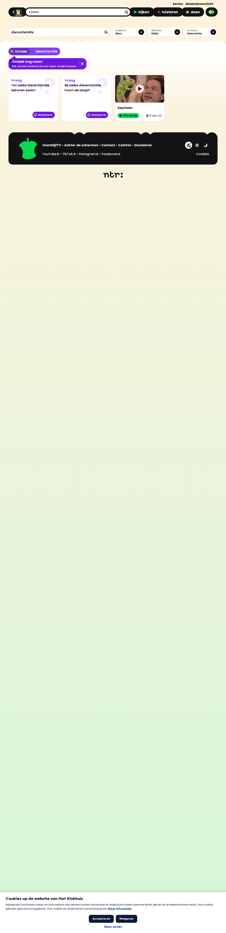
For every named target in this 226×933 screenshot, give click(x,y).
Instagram (89, 154)
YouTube (51, 154)
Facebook (111, 154)
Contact (108, 145)
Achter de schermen (81, 145)
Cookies (202, 154)
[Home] (17, 12)
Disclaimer (143, 145)
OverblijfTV (51, 145)
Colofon (124, 145)
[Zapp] (212, 12)
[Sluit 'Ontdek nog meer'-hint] (82, 63)
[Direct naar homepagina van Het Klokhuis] (28, 149)
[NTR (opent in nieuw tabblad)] (113, 174)
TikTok (69, 154)
